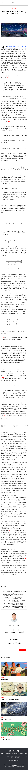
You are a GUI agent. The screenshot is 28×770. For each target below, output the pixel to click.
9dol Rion (25, 40)
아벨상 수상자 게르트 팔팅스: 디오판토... (9, 699)
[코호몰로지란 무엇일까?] (14, 729)
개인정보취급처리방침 (18, 768)
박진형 (14, 17)
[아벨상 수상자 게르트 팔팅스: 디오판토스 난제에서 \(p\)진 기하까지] (14, 689)
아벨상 (2, 697)
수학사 (2, 677)
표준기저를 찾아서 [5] (6, 719)
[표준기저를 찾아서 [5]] (14, 709)
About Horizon (12, 760)
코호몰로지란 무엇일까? (6, 739)
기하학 (2, 737)
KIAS (17, 760)
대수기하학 (14, 8)
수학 (2, 717)
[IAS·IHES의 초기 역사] (14, 669)
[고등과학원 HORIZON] (14, 3)
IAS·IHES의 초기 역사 (5, 679)
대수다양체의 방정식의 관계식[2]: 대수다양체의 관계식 (14, 12)
